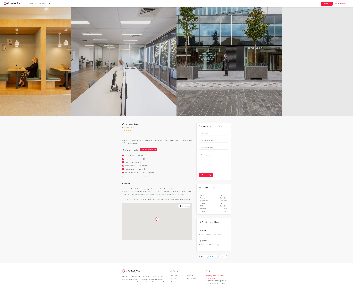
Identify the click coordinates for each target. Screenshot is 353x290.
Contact (190, 276)
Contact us (326, 4)
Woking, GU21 (129, 127)
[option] (229, 58)
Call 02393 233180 (341, 4)
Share (204, 256)
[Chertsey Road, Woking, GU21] (123, 58)
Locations (31, 4)
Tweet (214, 256)
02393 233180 (210, 278)
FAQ (50, 4)
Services (41, 4)
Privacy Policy (192, 279)
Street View (185, 206)
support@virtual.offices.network (216, 276)
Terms (189, 282)
